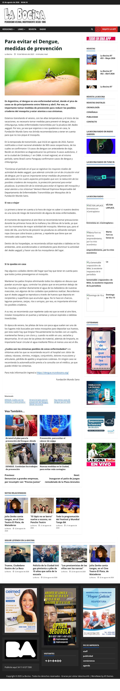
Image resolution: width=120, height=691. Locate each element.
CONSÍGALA (92, 112)
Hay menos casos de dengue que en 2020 (62, 401)
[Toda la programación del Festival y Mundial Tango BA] (68, 505)
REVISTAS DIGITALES (96, 102)
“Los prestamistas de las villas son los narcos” (74, 567)
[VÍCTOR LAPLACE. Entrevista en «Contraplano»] (95, 212)
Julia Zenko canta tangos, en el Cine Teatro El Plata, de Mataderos (14, 521)
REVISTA (32, 29)
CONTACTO (92, 121)
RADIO (43, 29)
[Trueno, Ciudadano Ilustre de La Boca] (18, 553)
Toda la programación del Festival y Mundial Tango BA (67, 519)
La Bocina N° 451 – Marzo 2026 (106, 74)
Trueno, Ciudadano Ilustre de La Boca (15, 567)
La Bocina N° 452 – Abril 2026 (107, 57)
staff (85, 651)
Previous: (23, 478)
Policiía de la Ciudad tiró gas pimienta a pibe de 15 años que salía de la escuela (46, 570)
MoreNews (96, 676)
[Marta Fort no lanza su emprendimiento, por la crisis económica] (95, 239)
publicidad (88, 656)
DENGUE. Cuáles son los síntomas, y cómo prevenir (15, 401)
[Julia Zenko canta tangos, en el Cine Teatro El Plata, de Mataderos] (16, 505)
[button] (87, 368)
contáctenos (89, 661)
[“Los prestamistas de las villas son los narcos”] (74, 553)
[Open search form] (92, 29)
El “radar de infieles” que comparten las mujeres (103, 351)
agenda (86, 665)
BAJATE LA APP (109, 29)
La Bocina (8, 54)
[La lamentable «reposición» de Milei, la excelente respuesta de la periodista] (95, 269)
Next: (62, 478)
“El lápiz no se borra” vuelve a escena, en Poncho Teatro (41, 519)
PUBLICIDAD (92, 117)
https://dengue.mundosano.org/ (53, 372)
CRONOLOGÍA (93, 107)
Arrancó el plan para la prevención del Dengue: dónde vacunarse (38, 402)
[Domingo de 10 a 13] (95, 302)
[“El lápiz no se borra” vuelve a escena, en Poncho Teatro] (42, 505)
